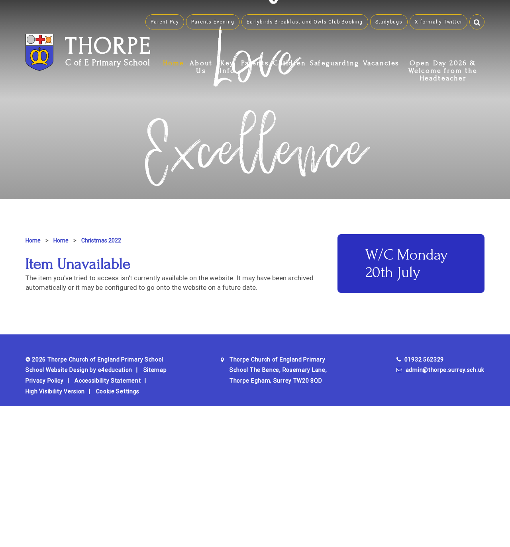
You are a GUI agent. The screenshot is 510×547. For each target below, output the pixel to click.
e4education (115, 370)
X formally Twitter (438, 22)
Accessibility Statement (108, 380)
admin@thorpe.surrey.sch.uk (445, 370)
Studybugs (389, 22)
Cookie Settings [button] (118, 391)
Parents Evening (212, 22)
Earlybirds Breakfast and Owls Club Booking (305, 22)
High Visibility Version (55, 391)
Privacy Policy (45, 380)
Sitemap (155, 370)
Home (33, 240)
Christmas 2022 (101, 240)
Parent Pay (165, 22)
